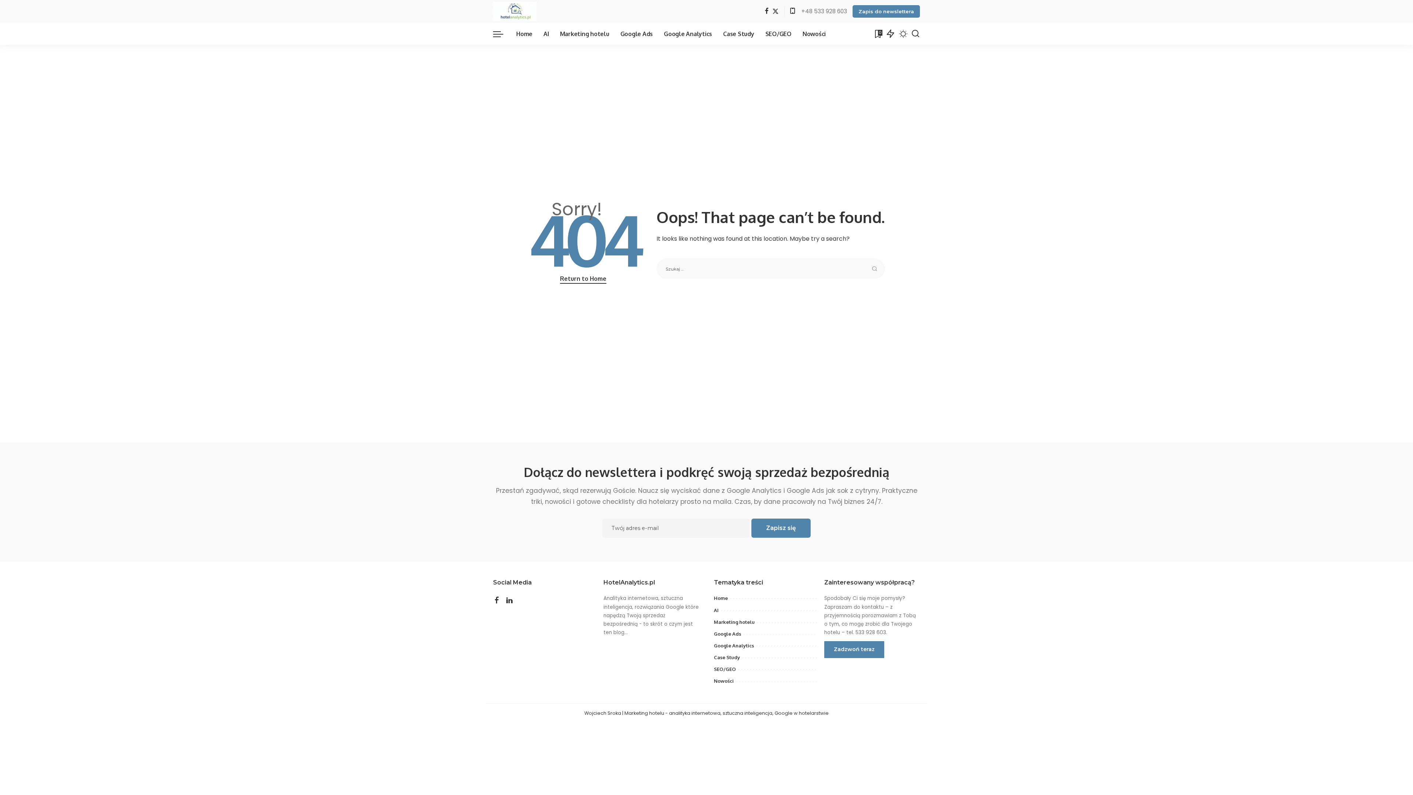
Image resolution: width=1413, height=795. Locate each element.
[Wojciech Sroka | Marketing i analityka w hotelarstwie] (514, 11)
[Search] (915, 34)
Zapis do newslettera (886, 11)
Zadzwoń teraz (854, 649)
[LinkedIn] (509, 600)
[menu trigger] (502, 34)
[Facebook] (767, 11)
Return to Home (583, 278)
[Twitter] (775, 11)
